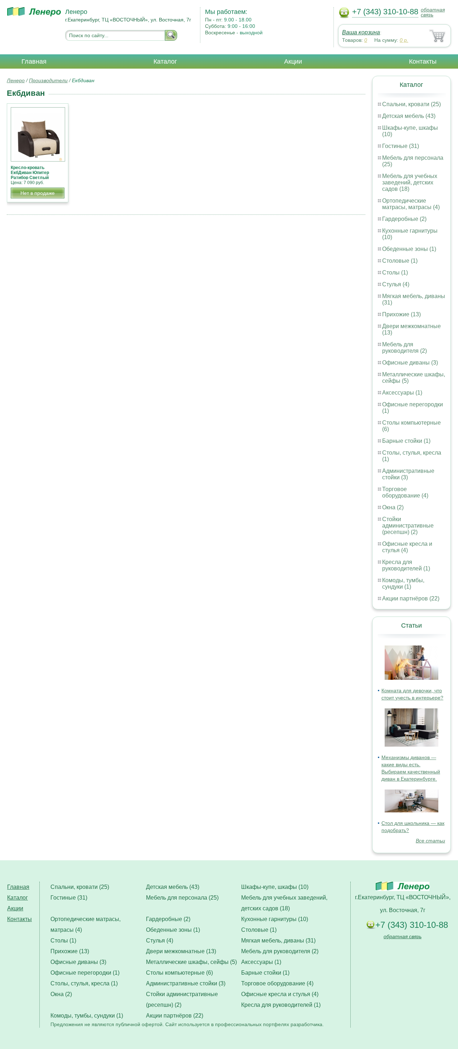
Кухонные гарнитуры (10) (274, 919)
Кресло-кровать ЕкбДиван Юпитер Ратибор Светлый (30, 172)
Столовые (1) (400, 261)
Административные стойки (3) (185, 983)
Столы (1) (395, 272)
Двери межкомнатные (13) (181, 951)
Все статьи (430, 840)
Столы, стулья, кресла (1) (84, 983)
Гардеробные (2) (404, 219)
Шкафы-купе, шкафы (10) (274, 887)
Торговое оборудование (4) (405, 492)
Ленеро (16, 80)
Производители (48, 80)
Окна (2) (393, 507)
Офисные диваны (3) (410, 363)
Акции (293, 61)
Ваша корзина (361, 32)
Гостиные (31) (400, 146)
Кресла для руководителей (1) (406, 565)
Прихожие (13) (401, 314)
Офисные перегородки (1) (85, 973)
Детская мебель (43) (408, 116)
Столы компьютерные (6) (179, 973)
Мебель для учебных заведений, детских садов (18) (409, 182)
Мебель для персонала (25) (182, 898)
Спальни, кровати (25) (411, 104)
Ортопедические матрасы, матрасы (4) (411, 204)
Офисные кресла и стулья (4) (407, 547)
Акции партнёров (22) (410, 598)
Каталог (165, 61)
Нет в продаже (37, 193)
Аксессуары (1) (402, 393)
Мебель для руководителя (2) (404, 347)
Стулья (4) (395, 284)
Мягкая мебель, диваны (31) (278, 940)
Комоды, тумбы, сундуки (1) (403, 583)
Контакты (423, 61)
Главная (34, 61)
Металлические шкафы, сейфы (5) (191, 962)
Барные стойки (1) (406, 441)
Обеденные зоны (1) (409, 249)
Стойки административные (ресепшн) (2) (408, 525)
